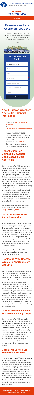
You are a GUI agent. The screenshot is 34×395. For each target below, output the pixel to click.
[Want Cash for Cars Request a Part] (17, 64)
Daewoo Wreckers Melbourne (21, 4)
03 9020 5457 (17, 14)
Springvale (5, 210)
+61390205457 (23, 142)
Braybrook (15, 210)
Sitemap (23, 392)
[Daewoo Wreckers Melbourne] (3, 4)
